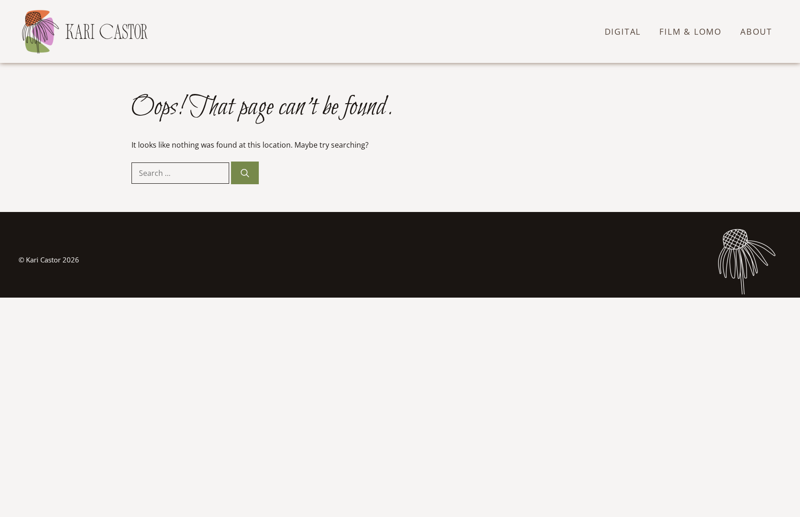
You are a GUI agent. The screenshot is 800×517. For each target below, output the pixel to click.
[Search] (245, 173)
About (756, 31)
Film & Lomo (690, 31)
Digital (623, 31)
